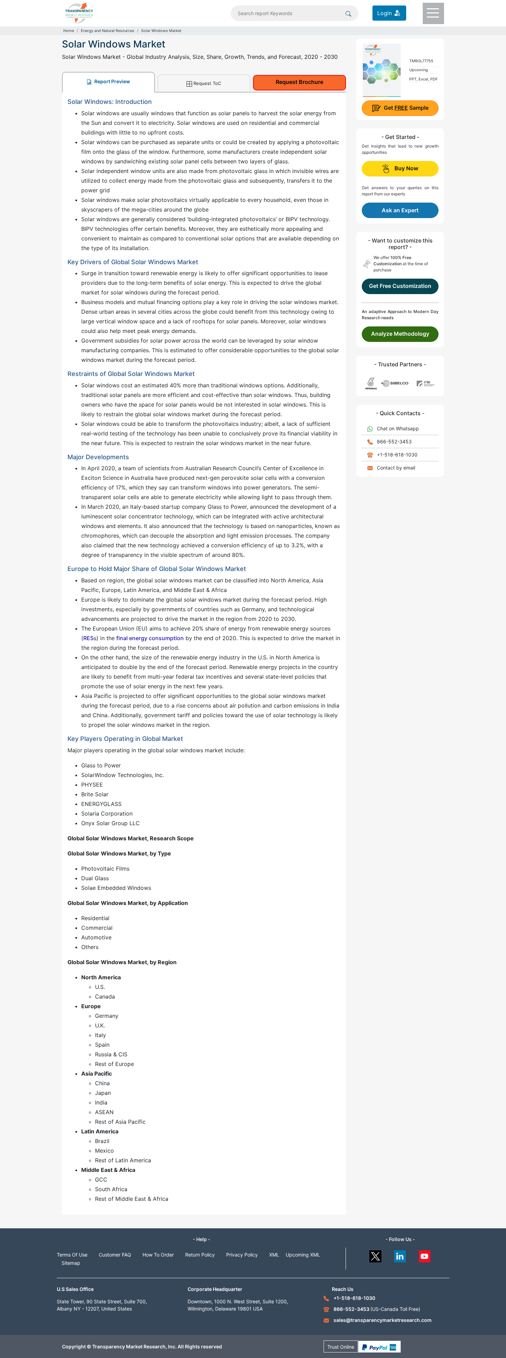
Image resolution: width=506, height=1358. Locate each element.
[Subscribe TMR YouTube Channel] (424, 1254)
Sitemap (71, 1263)
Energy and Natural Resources (107, 30)
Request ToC (207, 83)
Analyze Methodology (400, 333)
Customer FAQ (115, 1255)
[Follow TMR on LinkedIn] (400, 1254)
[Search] (348, 13)
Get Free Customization (400, 285)
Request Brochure (299, 81)
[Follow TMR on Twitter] (375, 1254)
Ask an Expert (400, 210)
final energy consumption (150, 638)
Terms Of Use (72, 1255)
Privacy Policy (242, 1255)
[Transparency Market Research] (79, 12)
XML (274, 1255)
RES (88, 638)
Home (68, 30)
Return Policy (200, 1255)
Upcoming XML (303, 1255)
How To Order (158, 1255)
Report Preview (111, 81)
